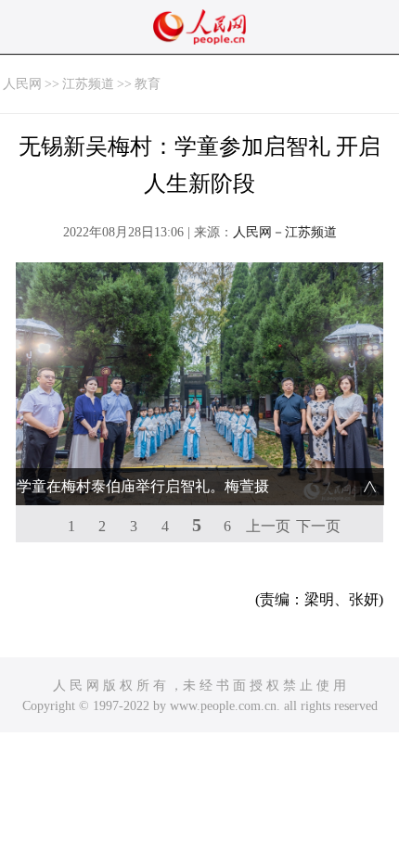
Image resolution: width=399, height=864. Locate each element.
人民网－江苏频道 (285, 232)
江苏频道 (88, 84)
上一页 (268, 526)
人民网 (22, 84)
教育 (148, 84)
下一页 (318, 526)
